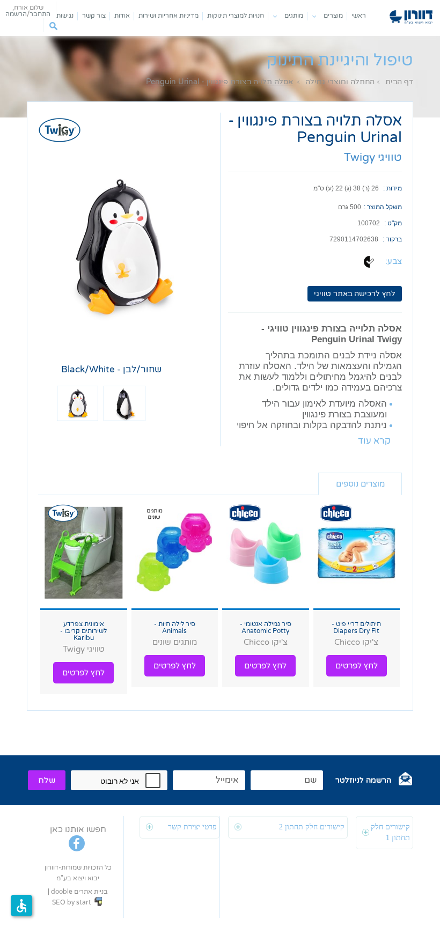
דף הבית (399, 81)
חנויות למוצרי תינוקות (235, 15)
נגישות (65, 15)
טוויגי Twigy (373, 157)
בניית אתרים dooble (79, 891)
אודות (122, 15)
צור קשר (94, 15)
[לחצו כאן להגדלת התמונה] (124, 246)
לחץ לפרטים (356, 666)
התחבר (40, 14)
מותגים (293, 15)
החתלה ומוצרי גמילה (340, 81)
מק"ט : (393, 223)
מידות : (392, 188)
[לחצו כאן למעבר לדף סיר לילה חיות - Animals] (174, 553)
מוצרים (333, 15)
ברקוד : (392, 239)
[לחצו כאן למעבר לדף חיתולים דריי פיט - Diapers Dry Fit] (356, 553)
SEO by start (72, 902)
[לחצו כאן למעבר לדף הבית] (411, 16)
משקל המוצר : (383, 207)
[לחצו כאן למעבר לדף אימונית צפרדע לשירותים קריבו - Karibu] (83, 553)
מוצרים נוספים (360, 484)
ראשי (358, 15)
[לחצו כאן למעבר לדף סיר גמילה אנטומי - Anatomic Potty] (265, 553)
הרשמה (16, 14)
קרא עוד (374, 441)
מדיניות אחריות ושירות (168, 15)
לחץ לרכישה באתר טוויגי (354, 293)
